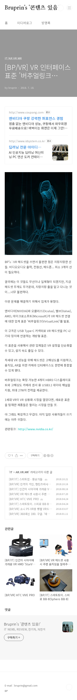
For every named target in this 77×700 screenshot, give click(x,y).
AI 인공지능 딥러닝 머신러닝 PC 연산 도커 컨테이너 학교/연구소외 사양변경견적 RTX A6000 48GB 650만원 (26, 154)
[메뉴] (69, 8)
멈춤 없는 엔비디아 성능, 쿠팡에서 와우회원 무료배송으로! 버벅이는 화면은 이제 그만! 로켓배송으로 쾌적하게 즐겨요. (38, 125)
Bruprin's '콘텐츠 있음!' (33, 8)
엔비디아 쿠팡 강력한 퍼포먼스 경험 (36, 118)
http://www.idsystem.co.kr (27, 141)
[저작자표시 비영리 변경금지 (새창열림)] (48, 455)
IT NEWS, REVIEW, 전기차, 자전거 (24, 629)
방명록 (45, 22)
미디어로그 (24, 22)
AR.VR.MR (22, 472)
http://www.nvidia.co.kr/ (35, 429)
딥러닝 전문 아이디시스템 (26, 147)
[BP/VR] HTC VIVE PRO (24, 499)
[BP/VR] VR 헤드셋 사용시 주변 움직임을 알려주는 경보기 (29, 496)
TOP (69, 687)
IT (11, 472)
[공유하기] (16, 456)
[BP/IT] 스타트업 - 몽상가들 (26, 479)
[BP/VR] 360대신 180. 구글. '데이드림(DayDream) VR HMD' (30, 516)
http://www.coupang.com (26, 112)
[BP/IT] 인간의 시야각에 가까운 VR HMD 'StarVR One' (30, 491)
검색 (60, 8)
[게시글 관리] (21, 456)
